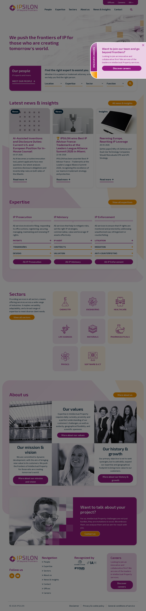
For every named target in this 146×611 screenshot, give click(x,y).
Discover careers (122, 68)
